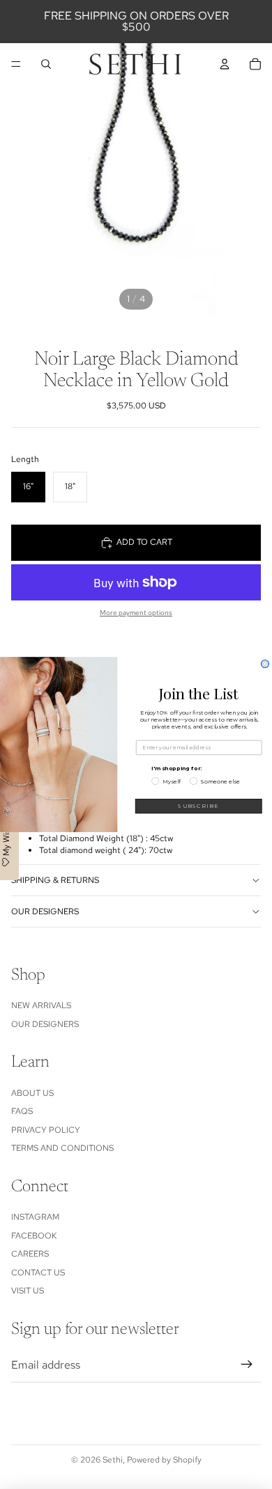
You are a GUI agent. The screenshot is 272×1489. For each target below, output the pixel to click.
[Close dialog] (265, 664)
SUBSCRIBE (198, 806)
